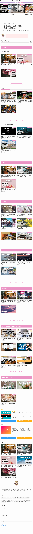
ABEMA (5, 497)
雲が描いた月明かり (27, 501)
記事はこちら (20, 2)
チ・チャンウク (3, 500)
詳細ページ (8, 420)
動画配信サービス (4, 501)
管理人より (22, 501)
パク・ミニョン (17, 500)
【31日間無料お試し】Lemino (24, 437)
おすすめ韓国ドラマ (27, 497)
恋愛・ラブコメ (16, 501)
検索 (30, 41)
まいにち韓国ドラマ (16, 0)
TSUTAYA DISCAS (19, 497)
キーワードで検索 (3, 40)
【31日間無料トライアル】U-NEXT (24, 420)
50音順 (2, 497)
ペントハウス (21, 500)
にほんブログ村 (3, 525)
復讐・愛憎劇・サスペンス (10, 501)
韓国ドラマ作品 (4, 515)
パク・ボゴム (12, 500)
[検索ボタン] (32, 1)
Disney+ (8, 497)
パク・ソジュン (8, 500)
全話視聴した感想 (28, 500)
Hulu (10, 497)
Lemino (13, 497)
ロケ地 (24, 500)
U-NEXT (23, 497)
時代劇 (19, 501)
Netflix (15, 497)
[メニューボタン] (1, 1)
